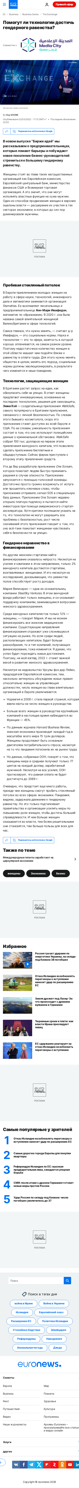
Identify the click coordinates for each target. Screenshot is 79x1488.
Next (6, 1401)
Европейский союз (51, 1312)
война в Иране (24, 1303)
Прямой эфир (64, 4)
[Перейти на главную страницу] (13, 4)
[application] (39, 82)
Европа (7, 1385)
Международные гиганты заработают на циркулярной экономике (28, 859)
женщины (14, 873)
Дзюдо (57, 1347)
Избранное (15, 946)
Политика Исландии (55, 1321)
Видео (7, 1416)
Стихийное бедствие (26, 1329)
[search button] (67, 1280)
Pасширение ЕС (21, 1321)
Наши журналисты (14, 1424)
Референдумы (26, 1338)
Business (13, 14)
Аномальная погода (30, 1347)
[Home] (4, 14)
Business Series (30, 14)
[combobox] (39, 1280)
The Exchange (50, 14)
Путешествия (11, 1408)
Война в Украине (53, 1303)
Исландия (22, 1312)
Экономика (38, 873)
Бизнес (60, 873)
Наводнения (54, 1338)
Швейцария (58, 1329)
